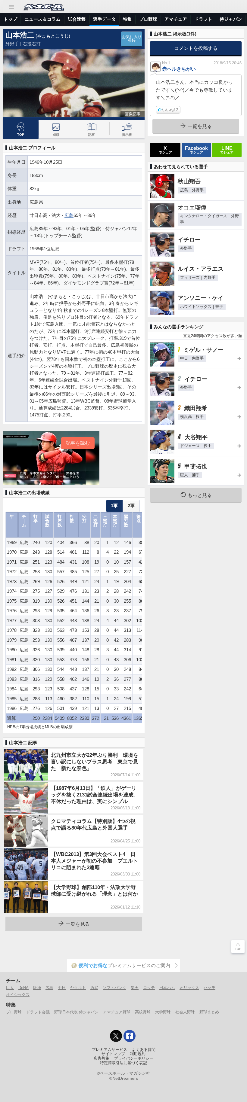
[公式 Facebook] (130, 1036)
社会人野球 (185, 1012)
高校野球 (143, 1012)
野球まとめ (209, 1012)
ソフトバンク (114, 987)
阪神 (37, 987)
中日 (62, 987)
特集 (127, 19)
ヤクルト (78, 987)
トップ (10, 19)
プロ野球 (148, 19)
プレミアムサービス (109, 1050)
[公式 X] (116, 1036)
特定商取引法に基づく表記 (123, 1063)
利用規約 (137, 1054)
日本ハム (167, 987)
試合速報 (77, 19)
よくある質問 (143, 1050)
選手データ (104, 19)
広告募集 (101, 1058)
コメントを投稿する (195, 48)
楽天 (135, 987)
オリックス (189, 987)
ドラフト (203, 19)
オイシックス (18, 994)
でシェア (165, 149)
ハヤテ (209, 987)
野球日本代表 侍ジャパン (76, 1012)
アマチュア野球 (116, 1012)
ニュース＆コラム (42, 19)
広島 (68, 215)
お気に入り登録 (132, 39)
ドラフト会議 (38, 1012)
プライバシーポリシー (133, 1058)
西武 (94, 987)
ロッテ (149, 987)
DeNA (23, 987)
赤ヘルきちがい (179, 69)
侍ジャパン (231, 19)
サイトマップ (113, 1054)
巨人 (10, 987)
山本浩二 (19, 35)
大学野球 (163, 1012)
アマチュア (175, 19)
